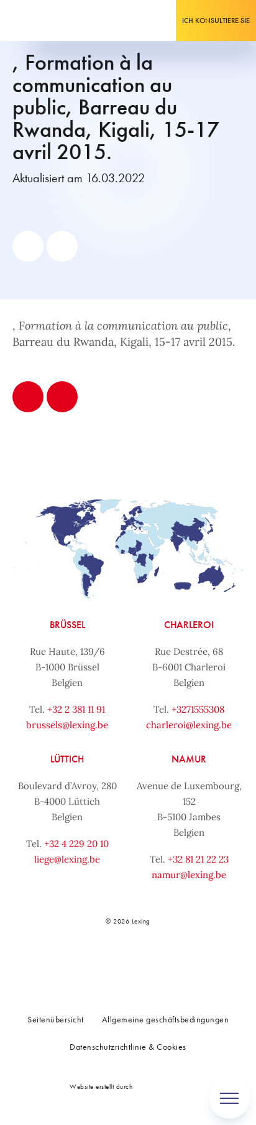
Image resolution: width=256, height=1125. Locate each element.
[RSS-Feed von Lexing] (196, 964)
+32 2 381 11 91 (76, 709)
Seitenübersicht (55, 1019)
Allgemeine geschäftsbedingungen (165, 1019)
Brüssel (67, 624)
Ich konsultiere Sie (216, 20)
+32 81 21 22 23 (198, 859)
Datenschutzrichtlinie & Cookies (128, 1046)
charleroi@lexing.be (189, 725)
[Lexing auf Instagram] (140, 964)
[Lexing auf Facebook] (85, 964)
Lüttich (67, 759)
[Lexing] (47, 20)
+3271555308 (197, 709)
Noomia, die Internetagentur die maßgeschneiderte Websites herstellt (161, 1086)
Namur (188, 759)
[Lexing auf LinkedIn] (113, 964)
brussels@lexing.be (67, 725)
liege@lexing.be (67, 859)
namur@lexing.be (189, 875)
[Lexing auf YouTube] (168, 964)
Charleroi (189, 624)
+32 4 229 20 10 (76, 844)
